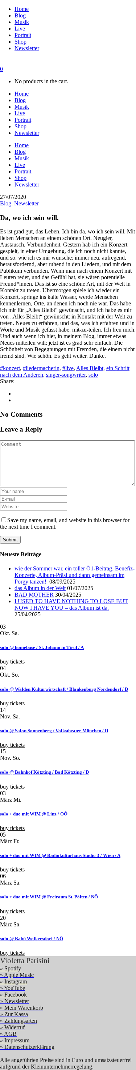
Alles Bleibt (89, 368)
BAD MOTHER (34, 595)
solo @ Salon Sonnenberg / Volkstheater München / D (54, 730)
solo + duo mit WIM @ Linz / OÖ (33, 814)
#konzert (10, 368)
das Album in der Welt (40, 588)
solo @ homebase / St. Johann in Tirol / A (42, 647)
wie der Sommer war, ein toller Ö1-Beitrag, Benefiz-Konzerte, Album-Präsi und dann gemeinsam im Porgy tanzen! (75, 575)
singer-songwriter (66, 375)
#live (68, 368)
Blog (5, 203)
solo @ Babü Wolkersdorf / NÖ (31, 938)
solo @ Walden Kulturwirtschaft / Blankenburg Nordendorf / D (64, 689)
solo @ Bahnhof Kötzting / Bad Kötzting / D (44, 772)
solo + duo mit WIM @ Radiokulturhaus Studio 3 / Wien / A (60, 855)
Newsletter (26, 203)
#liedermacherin (41, 368)
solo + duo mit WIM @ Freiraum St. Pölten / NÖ (49, 896)
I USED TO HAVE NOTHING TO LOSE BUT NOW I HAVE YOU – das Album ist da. (71, 604)
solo (93, 375)
